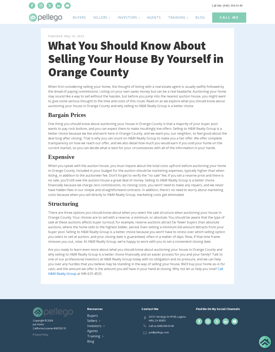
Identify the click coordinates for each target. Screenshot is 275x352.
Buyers (79, 17)
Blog (200, 17)
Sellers (100, 17)
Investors (127, 17)
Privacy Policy (40, 334)
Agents (154, 17)
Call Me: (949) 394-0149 (227, 5)
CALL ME (229, 17)
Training (176, 17)
